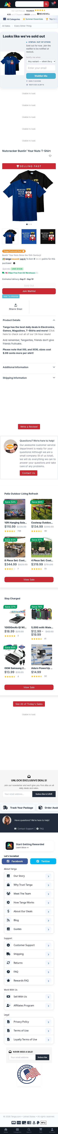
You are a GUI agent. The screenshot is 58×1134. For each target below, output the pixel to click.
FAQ (42, 828)
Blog (16, 920)
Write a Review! (29, 426)
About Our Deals (23, 911)
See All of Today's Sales (29, 703)
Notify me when (33, 57)
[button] (14, 263)
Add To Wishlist (10, 296)
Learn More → (22, 847)
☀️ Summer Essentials (33, 19)
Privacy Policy (21, 1021)
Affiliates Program (24, 1005)
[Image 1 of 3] (27, 224)
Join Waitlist (29, 291)
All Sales (6, 26)
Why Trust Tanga (23, 884)
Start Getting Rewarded (30, 844)
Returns (18, 962)
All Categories (13, 19)
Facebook (17, 861)
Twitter (45, 861)
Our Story (19, 876)
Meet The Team (22, 893)
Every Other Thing (22, 26)
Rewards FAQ (21, 980)
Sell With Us (20, 996)
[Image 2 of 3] (29, 224)
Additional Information (15, 367)
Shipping (19, 954)
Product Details (11, 320)
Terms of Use (21, 1030)
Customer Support (24, 945)
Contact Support (25, 828)
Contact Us (28, 473)
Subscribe (42, 1057)
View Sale (29, 579)
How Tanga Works (24, 902)
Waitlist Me (41, 75)
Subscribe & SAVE (44, 794)
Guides (18, 929)
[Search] (46, 4)
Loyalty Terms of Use (25, 1039)
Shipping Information (15, 377)
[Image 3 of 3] (31, 224)
